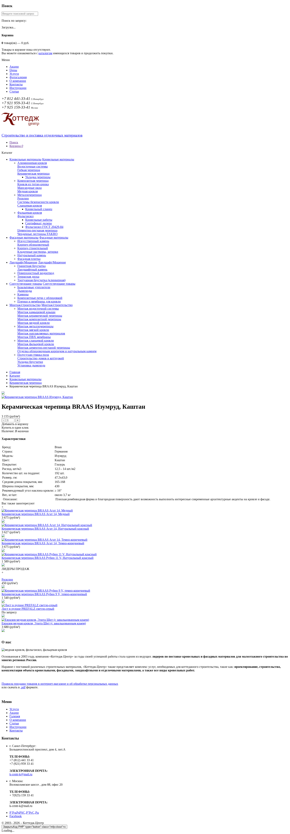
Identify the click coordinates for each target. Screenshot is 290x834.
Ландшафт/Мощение (23, 262)
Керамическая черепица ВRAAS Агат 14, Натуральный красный (45, 528)
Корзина (16, 146)
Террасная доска (28, 276)
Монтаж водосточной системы (38, 308)
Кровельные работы (38, 219)
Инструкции (17, 88)
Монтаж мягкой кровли (33, 330)
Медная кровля (27, 191)
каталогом (45, 53)
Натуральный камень (31, 255)
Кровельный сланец (38, 209)
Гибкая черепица (28, 170)
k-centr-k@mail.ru (20, 774)
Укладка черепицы (38, 177)
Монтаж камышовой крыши (36, 312)
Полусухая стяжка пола (33, 354)
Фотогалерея (18, 77)
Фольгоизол (25, 216)
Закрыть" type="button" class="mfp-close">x (34, 826)
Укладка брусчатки (30, 362)
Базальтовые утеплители (33, 287)
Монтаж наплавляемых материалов (41, 333)
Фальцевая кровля (29, 212)
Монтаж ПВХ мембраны (34, 337)
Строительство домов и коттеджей (40, 358)
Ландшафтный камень (32, 269)
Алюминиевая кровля (32, 163)
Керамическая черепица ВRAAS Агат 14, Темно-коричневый (43, 543)
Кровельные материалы (25, 159)
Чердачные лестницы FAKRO (37, 234)
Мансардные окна (29, 187)
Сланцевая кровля (29, 205)
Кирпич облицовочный (33, 244)
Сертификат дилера (38, 223)
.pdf (23, 687)
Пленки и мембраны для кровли (39, 301)
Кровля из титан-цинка (33, 184)
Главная (14, 372)
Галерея (14, 716)
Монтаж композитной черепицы (39, 319)
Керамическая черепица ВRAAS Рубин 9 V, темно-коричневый (44, 594)
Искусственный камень (33, 241)
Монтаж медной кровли (33, 322)
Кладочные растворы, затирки (37, 251)
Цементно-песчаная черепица (37, 230)
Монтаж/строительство (25, 305)
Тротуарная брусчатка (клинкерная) (41, 280)
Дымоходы (24, 290)
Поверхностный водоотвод (35, 273)
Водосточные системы (32, 166)
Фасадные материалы (23, 237)
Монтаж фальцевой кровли (35, 344)
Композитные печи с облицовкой (39, 298)
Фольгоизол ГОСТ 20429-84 (44, 227)
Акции (14, 66)
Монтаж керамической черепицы (39, 315)
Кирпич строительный (32, 248)
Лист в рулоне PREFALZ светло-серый (28, 608)
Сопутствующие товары (25, 283)
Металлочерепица (29, 195)
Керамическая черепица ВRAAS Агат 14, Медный (36, 514)
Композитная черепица (33, 180)
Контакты (16, 84)
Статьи (14, 91)
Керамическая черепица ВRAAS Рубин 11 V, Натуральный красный (48, 557)
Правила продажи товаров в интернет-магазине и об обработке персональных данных (60, 683)
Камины (23, 294)
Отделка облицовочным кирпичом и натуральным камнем (56, 351)
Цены (13, 70)
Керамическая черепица (33, 173)
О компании (17, 80)
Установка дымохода (31, 365)
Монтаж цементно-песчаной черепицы (43, 347)
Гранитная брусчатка (31, 266)
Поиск (13, 142)
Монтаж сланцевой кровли (35, 340)
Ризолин (23, 198)
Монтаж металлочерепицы (35, 326)
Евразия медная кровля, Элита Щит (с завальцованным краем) (44, 623)
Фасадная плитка (28, 259)
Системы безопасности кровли (38, 202)
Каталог (14, 375)
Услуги (14, 73)
